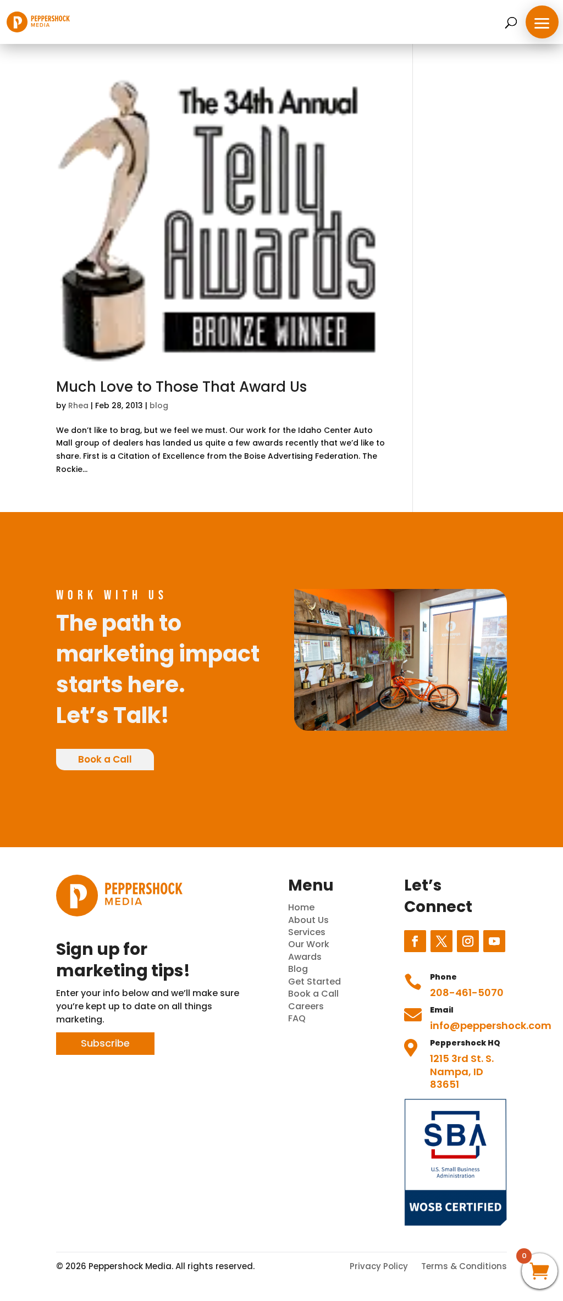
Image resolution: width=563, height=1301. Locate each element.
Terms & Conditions (464, 1266)
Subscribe (105, 1043)
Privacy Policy (379, 1266)
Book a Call (105, 759)
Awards (305, 956)
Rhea (78, 405)
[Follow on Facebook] (415, 941)
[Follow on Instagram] (468, 941)
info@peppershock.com (490, 1025)
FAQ (297, 1018)
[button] (542, 21)
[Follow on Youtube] (494, 941)
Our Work (308, 944)
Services (306, 932)
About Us (308, 920)
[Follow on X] (441, 941)
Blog (298, 969)
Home (301, 907)
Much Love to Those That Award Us (181, 387)
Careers (306, 1006)
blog (159, 405)
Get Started (314, 981)
